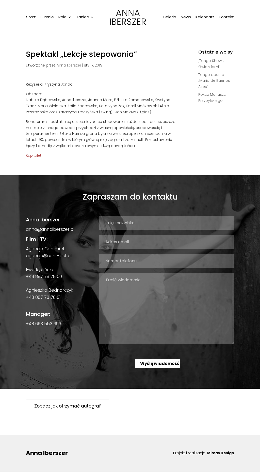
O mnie (47, 17)
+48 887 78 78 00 (44, 276)
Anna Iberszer (69, 65)
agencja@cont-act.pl (49, 256)
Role (62, 17)
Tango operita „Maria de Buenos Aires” (214, 80)
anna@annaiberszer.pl (50, 229)
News (186, 17)
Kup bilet (33, 155)
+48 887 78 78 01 (43, 297)
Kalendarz (205, 17)
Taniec (82, 17)
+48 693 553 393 (43, 324)
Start (31, 17)
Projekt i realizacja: (203, 452)
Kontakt (226, 17)
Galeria (169, 17)
